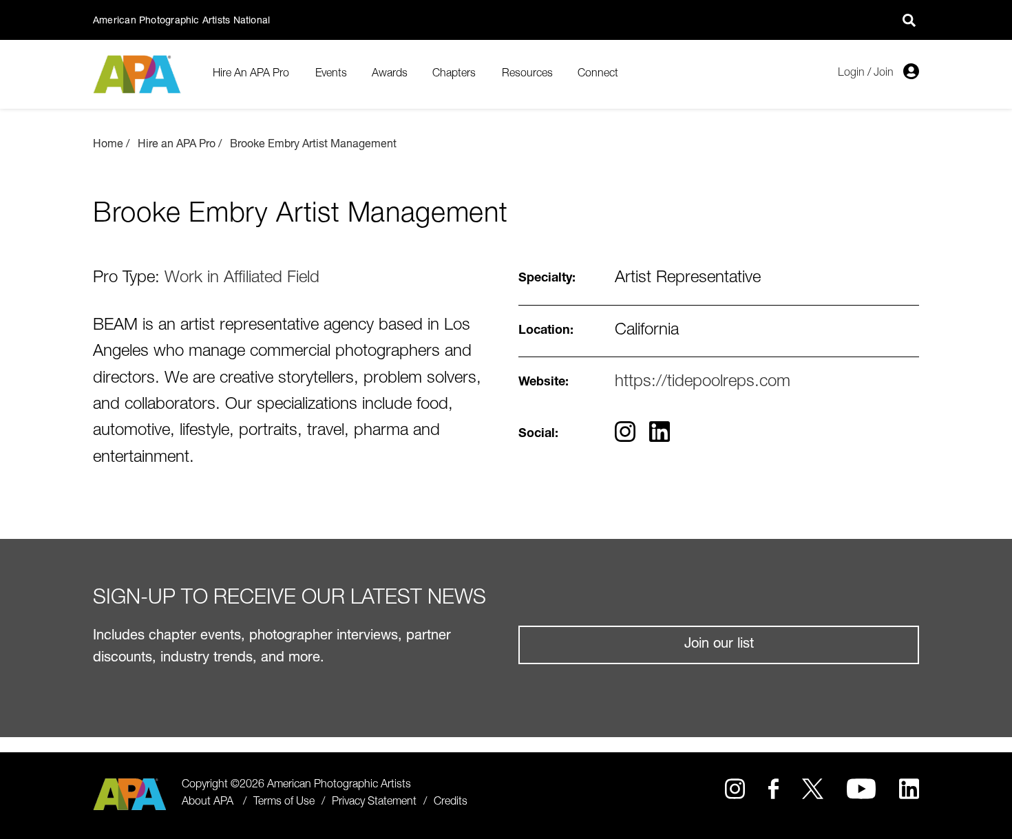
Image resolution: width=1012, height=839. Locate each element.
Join (884, 73)
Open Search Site (908, 20)
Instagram (735, 788)
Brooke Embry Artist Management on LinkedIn (659, 431)
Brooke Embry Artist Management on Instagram (625, 431)
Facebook (773, 788)
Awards (390, 74)
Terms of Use (284, 802)
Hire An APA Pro (251, 74)
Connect (598, 74)
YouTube (861, 788)
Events (331, 74)
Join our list (719, 645)
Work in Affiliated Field (242, 278)
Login (851, 73)
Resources (527, 74)
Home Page (139, 75)
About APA (207, 802)
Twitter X (812, 788)
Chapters (454, 74)
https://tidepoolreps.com (702, 382)
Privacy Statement (374, 802)
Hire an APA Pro (176, 145)
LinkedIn (909, 788)
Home (108, 145)
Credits (450, 802)
